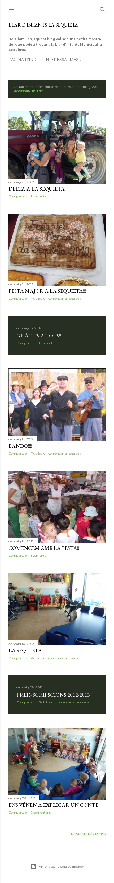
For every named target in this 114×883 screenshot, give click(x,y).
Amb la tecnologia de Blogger (61, 866)
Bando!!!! (20, 445)
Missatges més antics (88, 834)
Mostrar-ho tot (28, 91)
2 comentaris (41, 812)
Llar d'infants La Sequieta (43, 25)
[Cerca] (102, 8)
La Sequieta (25, 650)
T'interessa (54, 59)
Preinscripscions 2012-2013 (53, 694)
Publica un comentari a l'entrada (56, 298)
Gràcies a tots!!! (39, 335)
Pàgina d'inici (23, 59)
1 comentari (40, 196)
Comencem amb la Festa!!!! (44, 548)
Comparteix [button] (17, 196)
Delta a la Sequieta (36, 188)
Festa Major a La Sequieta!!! (47, 290)
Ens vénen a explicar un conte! (53, 804)
